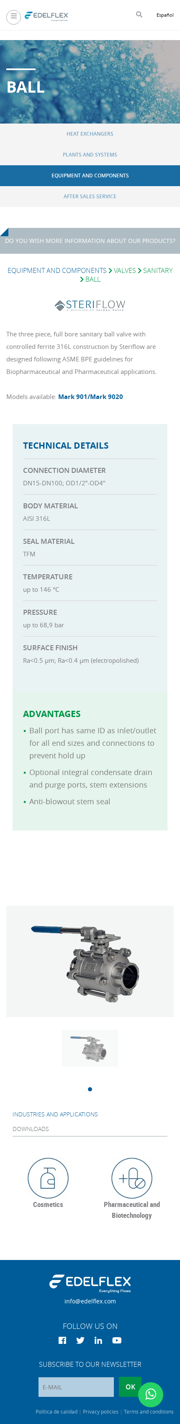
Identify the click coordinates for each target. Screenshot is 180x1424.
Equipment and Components (90, 175)
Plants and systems (90, 154)
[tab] (90, 1114)
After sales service (90, 196)
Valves (125, 270)
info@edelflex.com (90, 1301)
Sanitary (157, 270)
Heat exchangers (90, 133)
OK (130, 1386)
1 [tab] (90, 1089)
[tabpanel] (90, 1058)
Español (165, 15)
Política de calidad (56, 1411)
